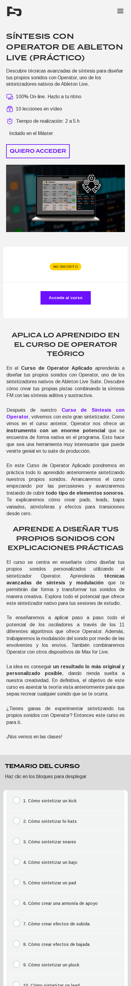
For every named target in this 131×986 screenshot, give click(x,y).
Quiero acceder (38, 151)
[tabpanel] (65, 535)
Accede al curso (66, 297)
